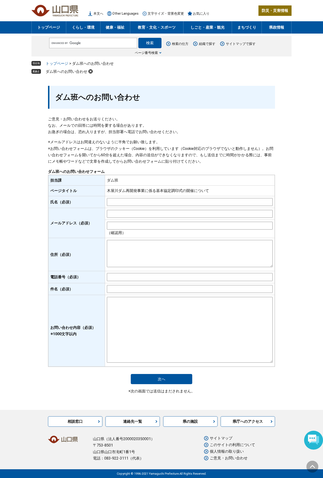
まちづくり (246, 27)
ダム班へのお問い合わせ (66, 71)
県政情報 (276, 27)
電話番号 (65, 277)
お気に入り (201, 13)
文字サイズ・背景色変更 (166, 13)
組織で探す (207, 44)
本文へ (98, 13)
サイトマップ (221, 438)
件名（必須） (61, 289)
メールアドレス (71, 223)
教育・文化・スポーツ (157, 27)
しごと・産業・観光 (208, 27)
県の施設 (190, 421)
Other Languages (125, 13)
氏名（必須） (61, 202)
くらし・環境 (83, 27)
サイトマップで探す (241, 44)
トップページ (48, 27)
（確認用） (116, 232)
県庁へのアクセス (248, 421)
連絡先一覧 (132, 421)
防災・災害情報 (275, 10)
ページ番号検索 (146, 52)
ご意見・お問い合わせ (229, 458)
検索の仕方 (180, 44)
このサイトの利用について (232, 445)
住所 (61, 254)
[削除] (90, 71)
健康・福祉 (115, 27)
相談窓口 (75, 421)
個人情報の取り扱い (227, 451)
